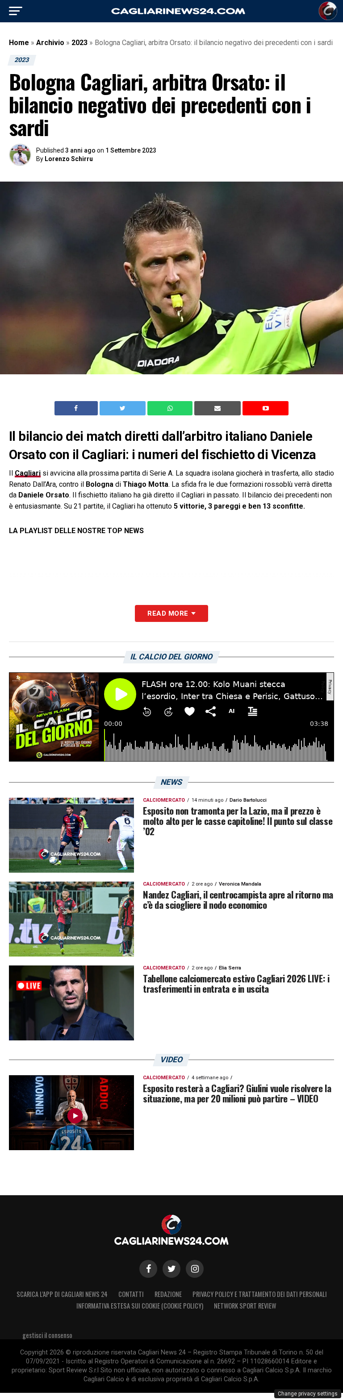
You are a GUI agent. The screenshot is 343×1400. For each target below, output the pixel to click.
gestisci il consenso (47, 1335)
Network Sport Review (245, 1305)
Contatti (131, 1294)
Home (19, 42)
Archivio (50, 42)
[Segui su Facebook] (148, 1269)
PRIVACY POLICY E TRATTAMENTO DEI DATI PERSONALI (259, 1294)
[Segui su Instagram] (195, 1269)
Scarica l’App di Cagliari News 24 (62, 1294)
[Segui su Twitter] (171, 1269)
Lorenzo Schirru (69, 158)
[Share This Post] (171, 408)
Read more (167, 613)
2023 (79, 42)
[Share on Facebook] (77, 408)
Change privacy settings (308, 1394)
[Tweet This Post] (123, 408)
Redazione (168, 1294)
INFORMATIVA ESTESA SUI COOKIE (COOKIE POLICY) (139, 1305)
